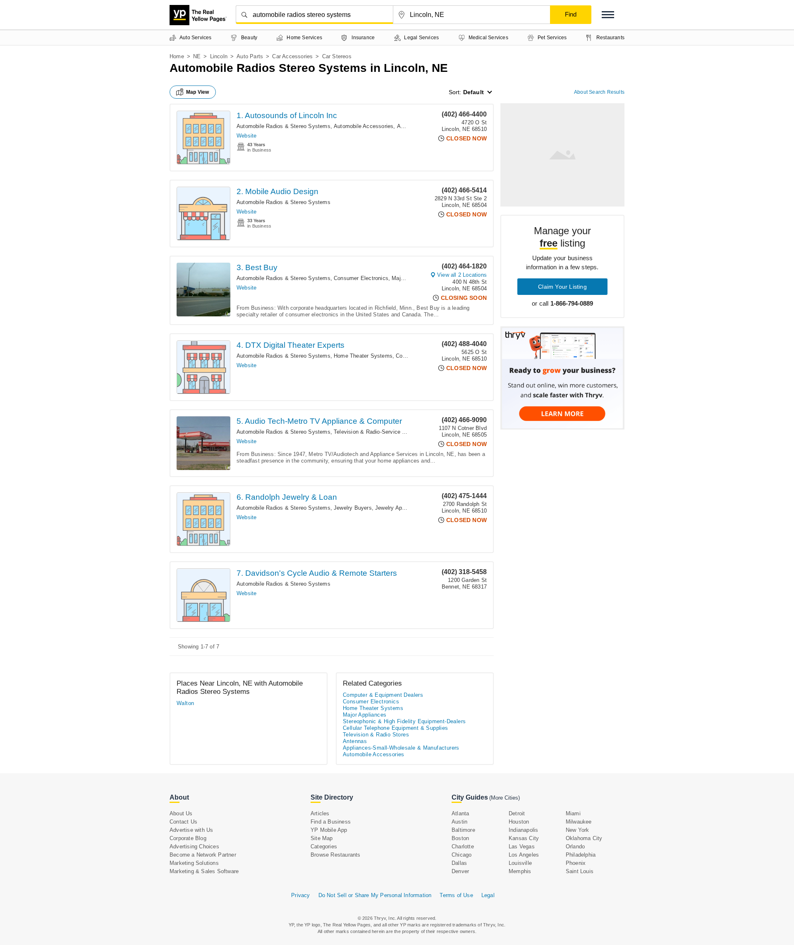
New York (577, 830)
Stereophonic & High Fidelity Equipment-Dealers (404, 721)
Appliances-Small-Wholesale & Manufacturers (401, 748)
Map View (197, 92)
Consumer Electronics (361, 278)
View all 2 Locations (462, 275)
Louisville (520, 863)
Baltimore (463, 830)
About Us (181, 813)
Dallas (459, 863)
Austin (459, 822)
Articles (320, 813)
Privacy (300, 895)
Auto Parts (250, 56)
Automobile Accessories (363, 126)
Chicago (461, 855)
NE (197, 56)
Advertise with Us (191, 830)
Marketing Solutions (194, 863)
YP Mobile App (329, 830)
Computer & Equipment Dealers (383, 695)
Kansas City (524, 838)
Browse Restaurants (336, 855)
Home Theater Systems (363, 356)
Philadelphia (581, 855)
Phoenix (576, 863)
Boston (460, 838)
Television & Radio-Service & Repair (378, 432)
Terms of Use (456, 895)
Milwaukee (579, 822)
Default (473, 92)
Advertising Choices (194, 846)
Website (246, 135)
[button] (608, 14)
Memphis (520, 871)
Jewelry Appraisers (398, 508)
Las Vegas (522, 846)
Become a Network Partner (203, 855)
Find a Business (331, 822)
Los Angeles (524, 855)
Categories (324, 846)
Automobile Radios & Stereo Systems (283, 126)
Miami (573, 813)
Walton (185, 703)
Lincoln (218, 56)
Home (177, 56)
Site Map (322, 838)
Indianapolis (523, 830)
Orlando (575, 846)
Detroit (517, 813)
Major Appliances (364, 715)
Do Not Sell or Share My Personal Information (375, 895)
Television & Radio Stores (376, 734)
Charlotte (463, 846)
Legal (488, 895)
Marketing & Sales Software (204, 871)
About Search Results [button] (599, 92)
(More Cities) (504, 798)
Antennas (355, 741)
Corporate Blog (188, 838)
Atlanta (460, 813)
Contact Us (183, 822)
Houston (519, 822)
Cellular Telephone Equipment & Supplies (395, 728)
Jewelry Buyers (353, 508)
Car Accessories (292, 56)
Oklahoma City (584, 838)
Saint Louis (579, 871)
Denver (460, 871)
